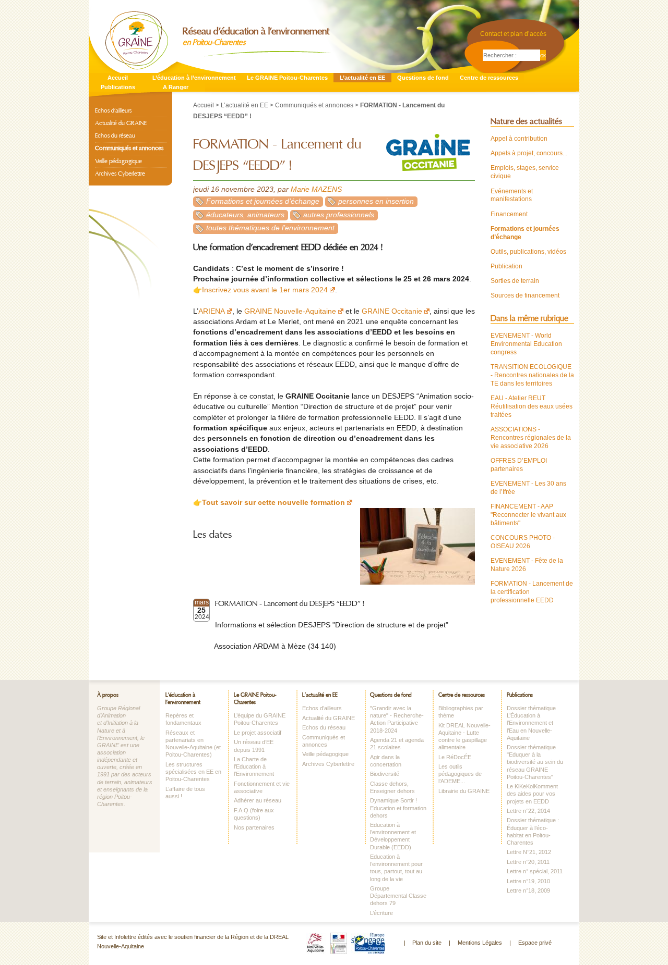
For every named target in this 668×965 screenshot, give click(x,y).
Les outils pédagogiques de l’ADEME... (460, 773)
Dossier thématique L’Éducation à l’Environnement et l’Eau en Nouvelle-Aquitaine (531, 723)
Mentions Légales (480, 942)
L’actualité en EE (362, 78)
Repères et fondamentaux (183, 719)
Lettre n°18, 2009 (528, 890)
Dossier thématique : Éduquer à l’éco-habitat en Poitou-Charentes (533, 831)
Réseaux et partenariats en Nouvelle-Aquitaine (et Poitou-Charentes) (193, 743)
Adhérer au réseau (257, 800)
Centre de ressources (489, 78)
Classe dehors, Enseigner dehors (392, 787)
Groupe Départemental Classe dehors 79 (398, 895)
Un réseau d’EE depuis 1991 (253, 745)
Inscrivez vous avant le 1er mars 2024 (265, 290)
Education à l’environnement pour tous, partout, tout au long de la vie (396, 867)
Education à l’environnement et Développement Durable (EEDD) (393, 836)
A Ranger (175, 87)
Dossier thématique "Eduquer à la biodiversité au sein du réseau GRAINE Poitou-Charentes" (535, 762)
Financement (509, 214)
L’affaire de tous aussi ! (185, 792)
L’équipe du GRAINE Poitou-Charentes (259, 719)
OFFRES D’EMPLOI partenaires (519, 465)
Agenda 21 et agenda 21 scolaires (397, 743)
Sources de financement (525, 295)
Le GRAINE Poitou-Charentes (287, 78)
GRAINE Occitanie (392, 311)
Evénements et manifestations (512, 195)
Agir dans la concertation (385, 761)
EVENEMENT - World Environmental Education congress (526, 344)
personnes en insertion (376, 201)
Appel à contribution (519, 138)
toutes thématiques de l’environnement (270, 228)
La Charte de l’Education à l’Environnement (254, 766)
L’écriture (381, 913)
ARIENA (211, 311)
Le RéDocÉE (454, 757)
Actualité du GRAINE (121, 123)
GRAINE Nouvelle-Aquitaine (290, 311)
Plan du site (427, 942)
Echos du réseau (115, 135)
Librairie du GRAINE (464, 791)
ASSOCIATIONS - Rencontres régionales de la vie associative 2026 (531, 438)
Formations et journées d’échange (262, 201)
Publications (118, 87)
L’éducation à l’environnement (194, 78)
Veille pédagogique (118, 161)
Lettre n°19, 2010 (528, 881)
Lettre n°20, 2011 (528, 862)
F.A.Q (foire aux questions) (254, 814)
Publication (506, 266)
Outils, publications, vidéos (528, 251)
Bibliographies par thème (460, 712)
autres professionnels (338, 215)
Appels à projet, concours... (529, 153)
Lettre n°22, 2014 (528, 811)
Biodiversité (384, 774)
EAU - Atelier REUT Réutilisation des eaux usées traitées (531, 406)
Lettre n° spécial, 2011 (535, 871)
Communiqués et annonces (314, 105)
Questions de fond (423, 78)
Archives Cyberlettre (120, 173)
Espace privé (535, 942)
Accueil (118, 78)
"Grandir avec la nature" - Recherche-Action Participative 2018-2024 (397, 719)
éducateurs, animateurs (245, 215)
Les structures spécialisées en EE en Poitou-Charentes (193, 771)
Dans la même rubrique (529, 318)
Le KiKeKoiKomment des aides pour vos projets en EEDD (532, 793)
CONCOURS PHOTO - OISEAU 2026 (523, 542)
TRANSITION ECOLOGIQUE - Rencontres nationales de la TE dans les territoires (532, 375)
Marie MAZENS (316, 189)
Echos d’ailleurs (113, 110)
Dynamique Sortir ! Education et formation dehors (398, 807)
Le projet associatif (257, 732)
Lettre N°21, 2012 (529, 852)
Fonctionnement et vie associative (262, 787)
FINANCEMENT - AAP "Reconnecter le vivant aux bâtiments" (528, 515)
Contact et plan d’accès (513, 34)
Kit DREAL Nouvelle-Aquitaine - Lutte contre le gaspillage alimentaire (464, 736)
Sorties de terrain (515, 280)
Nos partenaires (254, 827)
